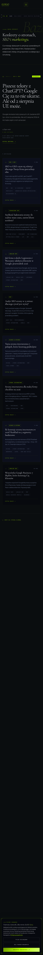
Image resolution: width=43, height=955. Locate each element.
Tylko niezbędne (21, 939)
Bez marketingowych (21, 944)
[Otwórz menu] (26, 4)
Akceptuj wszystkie (20, 949)
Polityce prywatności (17, 935)
